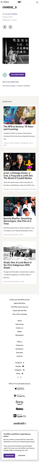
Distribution (19, 349)
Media (19, 331)
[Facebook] (5, 27)
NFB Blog (6, 2)
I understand (9, 455)
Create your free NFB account (19, 300)
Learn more (21, 455)
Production (19, 345)
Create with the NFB (19, 310)
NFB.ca (19, 342)
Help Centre (19, 324)
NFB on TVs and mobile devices (19, 384)
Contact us (19, 328)
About (20, 321)
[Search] (37, 2)
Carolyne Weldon (11, 14)
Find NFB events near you (19, 307)
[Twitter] (10, 27)
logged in (14, 86)
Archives (19, 356)
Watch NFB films (19, 303)
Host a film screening (19, 314)
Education (19, 352)
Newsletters (19, 335)
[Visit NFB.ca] (22, 2)
